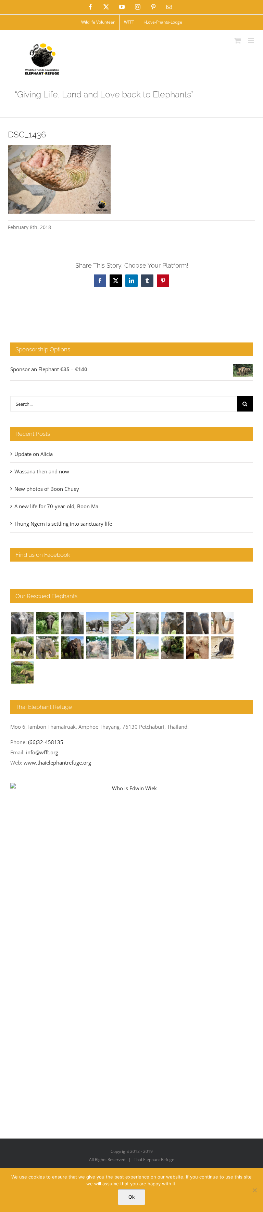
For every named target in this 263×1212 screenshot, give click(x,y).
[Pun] (147, 647)
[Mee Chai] (172, 623)
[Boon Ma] (72, 623)
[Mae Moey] (22, 623)
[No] (254, 1190)
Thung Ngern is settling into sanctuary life (63, 523)
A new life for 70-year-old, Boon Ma (56, 506)
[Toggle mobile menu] (251, 40)
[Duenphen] (172, 647)
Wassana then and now (41, 471)
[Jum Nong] (47, 647)
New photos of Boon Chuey (46, 488)
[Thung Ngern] (47, 623)
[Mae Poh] (97, 623)
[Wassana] (97, 647)
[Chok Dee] (122, 647)
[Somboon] (22, 672)
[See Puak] (197, 647)
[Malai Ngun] (72, 647)
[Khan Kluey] (222, 647)
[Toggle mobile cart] (237, 40)
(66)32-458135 (45, 742)
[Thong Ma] (197, 623)
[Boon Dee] (22, 647)
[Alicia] (122, 623)
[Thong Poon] (222, 623)
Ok (131, 1197)
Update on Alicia (33, 453)
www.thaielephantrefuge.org (57, 762)
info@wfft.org (42, 752)
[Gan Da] (147, 623)
